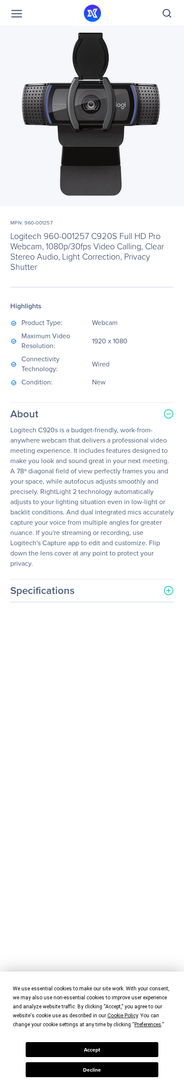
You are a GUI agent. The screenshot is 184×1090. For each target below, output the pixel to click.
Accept (92, 1050)
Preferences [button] (147, 1025)
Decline (92, 1070)
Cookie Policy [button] (122, 1016)
